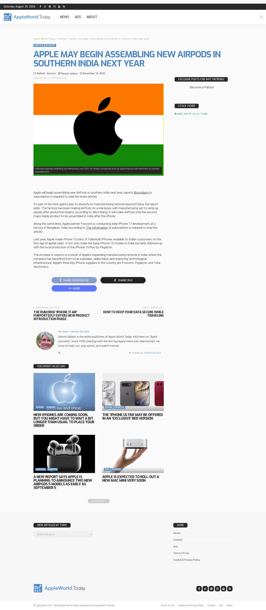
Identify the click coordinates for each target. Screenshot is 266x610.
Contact (177, 539)
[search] (261, 17)
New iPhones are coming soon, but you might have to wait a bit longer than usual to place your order (63, 420)
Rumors (50, 45)
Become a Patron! (202, 87)
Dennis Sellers (69, 73)
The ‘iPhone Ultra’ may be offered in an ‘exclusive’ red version (132, 416)
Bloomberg (141, 192)
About (91, 17)
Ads (78, 17)
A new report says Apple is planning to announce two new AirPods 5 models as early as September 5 (62, 482)
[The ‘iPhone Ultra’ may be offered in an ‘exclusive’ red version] (133, 392)
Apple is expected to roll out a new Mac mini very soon (130, 478)
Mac (107, 469)
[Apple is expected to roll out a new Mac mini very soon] (133, 454)
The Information (97, 227)
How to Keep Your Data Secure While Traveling (133, 314)
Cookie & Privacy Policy (186, 559)
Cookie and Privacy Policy (191, 605)
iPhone (40, 407)
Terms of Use (181, 553)
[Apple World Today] (27, 17)
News (64, 17)
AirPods (39, 45)
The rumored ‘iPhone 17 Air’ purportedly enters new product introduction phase (61, 315)
